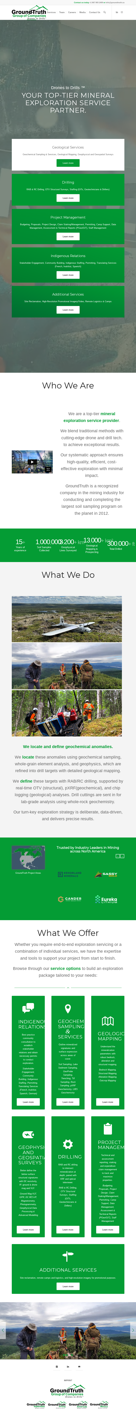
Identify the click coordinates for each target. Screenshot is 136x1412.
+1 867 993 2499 (96, 2)
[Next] (122, 856)
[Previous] (118, 856)
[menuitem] (31, 12)
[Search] (104, 12)
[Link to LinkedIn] (116, 12)
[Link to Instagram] (121, 12)
